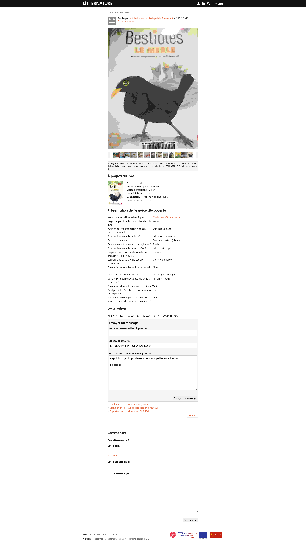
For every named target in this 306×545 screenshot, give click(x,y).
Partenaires (112, 538)
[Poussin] (128, 154)
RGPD (147, 538)
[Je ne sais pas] (147, 154)
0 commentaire (126, 21)
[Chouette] (153, 154)
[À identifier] (203, 3)
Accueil (110, 13)
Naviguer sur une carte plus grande (129, 404)
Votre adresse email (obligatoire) (128, 328)
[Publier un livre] (198, 3)
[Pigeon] (122, 154)
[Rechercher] (208, 3)
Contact (122, 538)
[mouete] (116, 154)
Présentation (100, 538)
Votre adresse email (119, 461)
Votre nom (114, 445)
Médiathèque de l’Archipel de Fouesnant (151, 18)
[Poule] (178, 154)
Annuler (193, 415)
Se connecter (115, 455)
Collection (119, 13)
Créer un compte (111, 534)
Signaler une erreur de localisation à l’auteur (134, 407)
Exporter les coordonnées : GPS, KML (130, 411)
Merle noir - (167, 217)
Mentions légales (135, 538)
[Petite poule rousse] (165, 154)
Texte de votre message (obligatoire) (130, 353)
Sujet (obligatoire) (119, 341)
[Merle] (190, 154)
